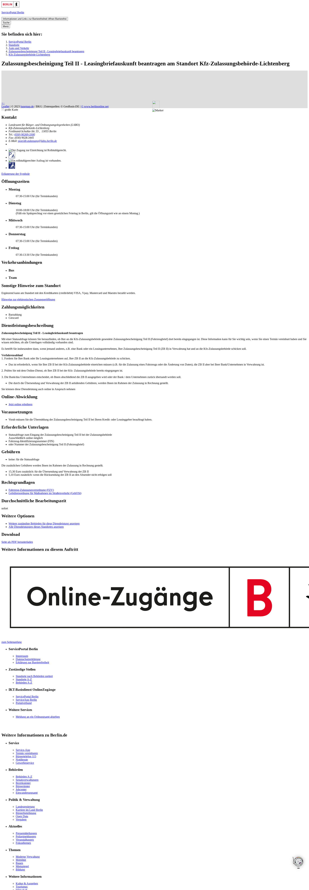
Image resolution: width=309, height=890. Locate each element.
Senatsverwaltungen (27, 779)
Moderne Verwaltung (28, 856)
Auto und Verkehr (19, 48)
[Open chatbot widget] (298, 863)
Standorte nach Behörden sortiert (34, 676)
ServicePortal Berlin (20, 41)
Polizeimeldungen (26, 836)
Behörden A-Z (24, 682)
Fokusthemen (23, 842)
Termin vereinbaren (27, 753)
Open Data (22, 816)
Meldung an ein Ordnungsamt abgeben (38, 716)
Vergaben (21, 819)
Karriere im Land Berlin (29, 809)
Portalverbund (24, 702)
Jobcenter (21, 789)
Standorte (14, 44)
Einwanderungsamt (27, 792)
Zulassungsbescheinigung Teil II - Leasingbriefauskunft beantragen (46, 51)
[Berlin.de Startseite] (10, 6)
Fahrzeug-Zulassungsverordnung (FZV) (31, 489)
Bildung (20, 869)
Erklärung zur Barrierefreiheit (32, 662)
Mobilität (21, 859)
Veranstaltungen (25, 839)
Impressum (22, 655)
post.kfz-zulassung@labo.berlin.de (37, 140)
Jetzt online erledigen (20, 404)
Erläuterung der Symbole (15, 173)
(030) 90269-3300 (24, 134)
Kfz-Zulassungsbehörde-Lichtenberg (29, 54)
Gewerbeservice (25, 762)
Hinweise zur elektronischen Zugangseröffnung (28, 299)
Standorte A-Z (24, 679)
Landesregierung (25, 806)
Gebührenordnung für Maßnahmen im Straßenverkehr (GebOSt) (45, 493)
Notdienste (22, 759)
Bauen (19, 863)
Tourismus (22, 886)
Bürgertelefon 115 (26, 756)
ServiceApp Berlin (26, 699)
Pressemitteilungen (26, 833)
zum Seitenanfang (11, 642)
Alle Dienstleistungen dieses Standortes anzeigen (36, 526)
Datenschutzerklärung (28, 659)
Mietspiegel (22, 866)
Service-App (23, 749)
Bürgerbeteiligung (26, 813)
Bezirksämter (23, 783)
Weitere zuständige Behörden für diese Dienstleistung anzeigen (44, 523)
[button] (157, 110)
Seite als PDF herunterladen (17, 541)
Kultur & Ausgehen (27, 883)
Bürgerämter (23, 786)
